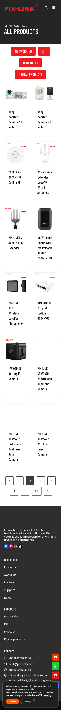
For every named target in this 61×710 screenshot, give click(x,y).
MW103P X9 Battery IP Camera (15, 373)
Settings (28, 701)
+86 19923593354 (19, 670)
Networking (11, 616)
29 (36, 491)
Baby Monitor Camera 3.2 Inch (15, 119)
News (7, 598)
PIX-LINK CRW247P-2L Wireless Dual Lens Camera (44, 378)
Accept (12, 701)
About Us (10, 575)
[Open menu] (54, 7)
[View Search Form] (46, 7)
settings (48, 695)
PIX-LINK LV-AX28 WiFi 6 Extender (15, 242)
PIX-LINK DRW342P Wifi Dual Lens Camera (43, 444)
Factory (9, 582)
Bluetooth (10, 632)
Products (10, 567)
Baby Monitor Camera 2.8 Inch (44, 119)
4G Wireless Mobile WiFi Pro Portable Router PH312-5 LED (45, 247)
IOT (6, 624)
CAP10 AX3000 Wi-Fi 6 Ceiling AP (15, 177)
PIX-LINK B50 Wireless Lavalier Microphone (15, 313)
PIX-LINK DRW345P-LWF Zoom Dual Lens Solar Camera (14, 446)
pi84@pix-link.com (20, 664)
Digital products (14, 639)
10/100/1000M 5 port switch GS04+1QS (44, 310)
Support (9, 590)
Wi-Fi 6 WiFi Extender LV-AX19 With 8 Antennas (44, 182)
